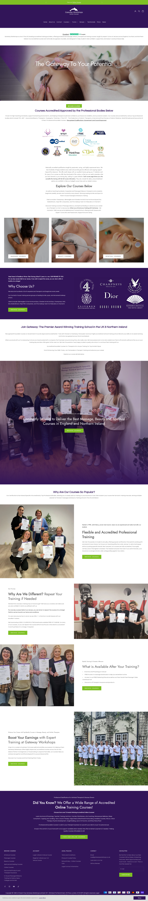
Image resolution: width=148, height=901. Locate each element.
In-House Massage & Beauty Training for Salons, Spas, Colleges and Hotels (13, 878)
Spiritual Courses (113, 256)
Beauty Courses (65, 256)
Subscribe (126, 875)
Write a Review (95, 863)
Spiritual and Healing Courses (13, 864)
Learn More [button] (42, 898)
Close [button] (139, 898)
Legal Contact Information (70, 866)
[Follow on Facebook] (5, 886)
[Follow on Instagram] (9, 886)
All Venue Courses (9, 855)
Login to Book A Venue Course (42, 855)
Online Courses (9, 867)
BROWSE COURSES (74, 106)
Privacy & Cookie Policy (69, 858)
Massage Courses (18, 256)
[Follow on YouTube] (14, 886)
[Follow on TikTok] (18, 886)
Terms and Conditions (68, 855)
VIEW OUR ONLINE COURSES (74, 837)
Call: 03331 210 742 (96, 860)
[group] (74, 73)
